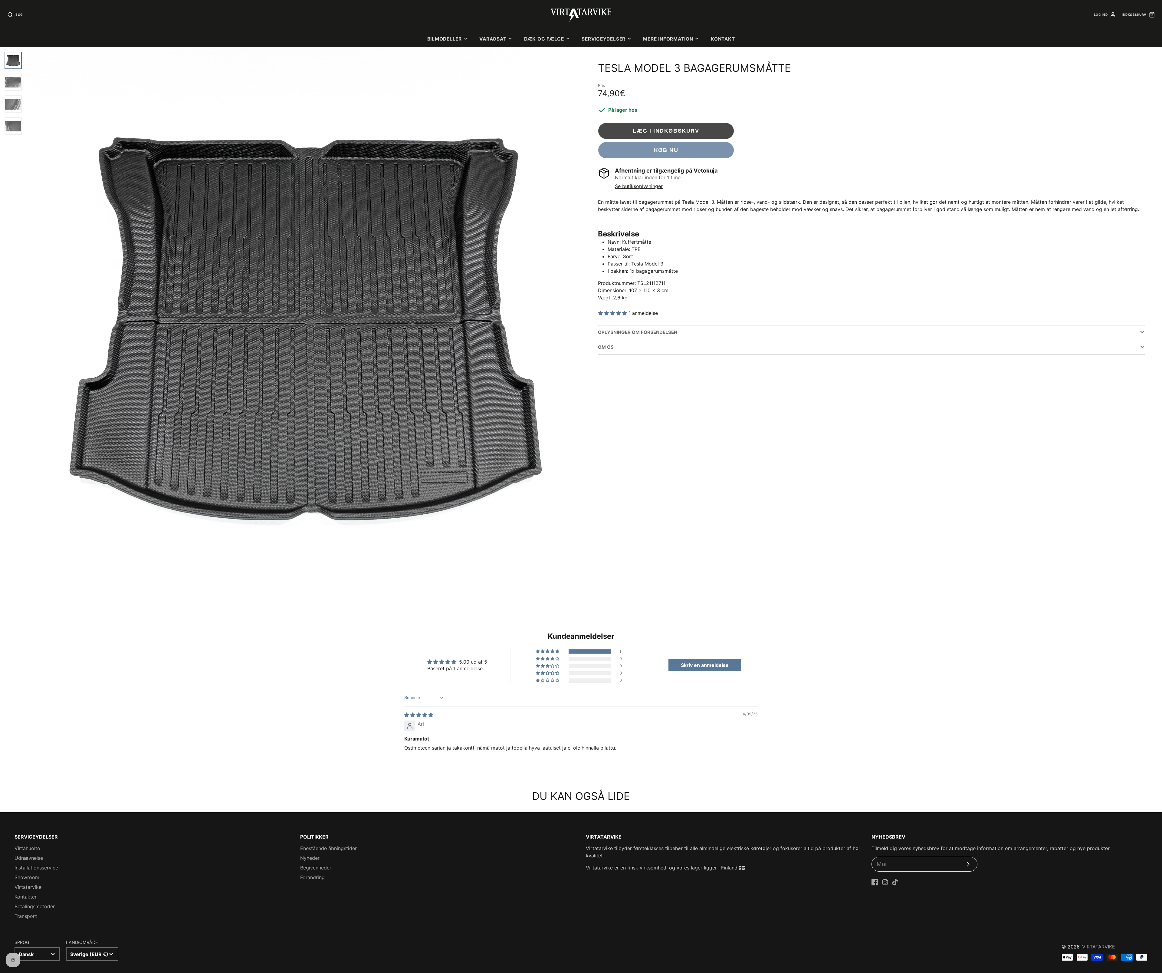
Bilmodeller (444, 39)
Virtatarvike (28, 887)
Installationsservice (36, 868)
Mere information (668, 39)
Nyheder (310, 858)
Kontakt (723, 39)
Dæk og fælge (544, 39)
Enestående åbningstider (328, 848)
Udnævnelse (29, 858)
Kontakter (26, 897)
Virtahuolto (27, 848)
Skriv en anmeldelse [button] (705, 665)
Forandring (312, 877)
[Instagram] (885, 882)
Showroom (27, 877)
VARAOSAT (492, 39)
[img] (418, 715)
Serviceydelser (603, 39)
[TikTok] (895, 882)
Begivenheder (315, 868)
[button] (613, 313)
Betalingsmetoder (35, 906)
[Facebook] (875, 882)
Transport (26, 916)
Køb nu (666, 150)
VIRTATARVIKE (1098, 947)
